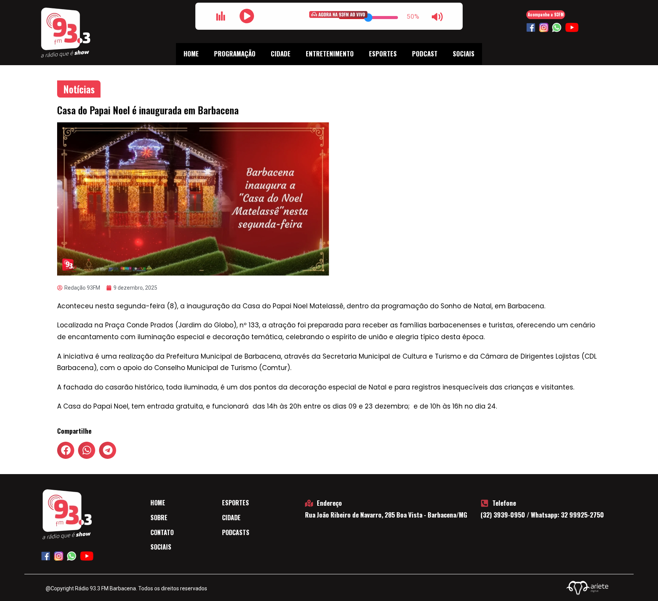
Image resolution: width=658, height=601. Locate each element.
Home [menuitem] (191, 53)
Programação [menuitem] (235, 53)
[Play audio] (246, 16)
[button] (65, 450)
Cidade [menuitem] (281, 53)
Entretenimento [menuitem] (330, 53)
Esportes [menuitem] (383, 53)
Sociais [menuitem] (463, 53)
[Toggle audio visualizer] (221, 16)
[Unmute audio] (437, 16)
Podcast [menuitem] (425, 53)
